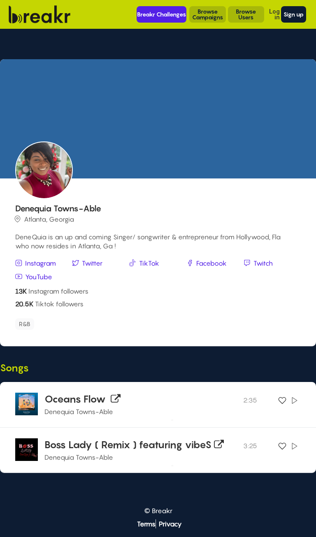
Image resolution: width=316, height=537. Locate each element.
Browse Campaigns (207, 14)
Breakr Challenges (161, 14)
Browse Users (246, 14)
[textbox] (75, 321)
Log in (274, 14)
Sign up (293, 14)
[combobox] (156, 324)
